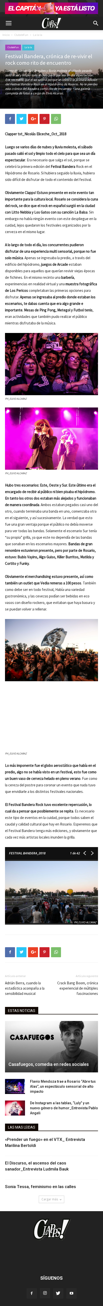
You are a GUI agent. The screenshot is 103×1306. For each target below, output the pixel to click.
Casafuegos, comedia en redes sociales (48, 1064)
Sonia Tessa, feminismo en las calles (40, 1186)
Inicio (6, 35)
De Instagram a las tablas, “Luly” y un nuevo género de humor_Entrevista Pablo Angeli (64, 1108)
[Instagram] (45, 1293)
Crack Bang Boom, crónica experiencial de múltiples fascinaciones (77, 988)
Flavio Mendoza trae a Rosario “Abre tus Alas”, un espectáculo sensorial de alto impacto (63, 1086)
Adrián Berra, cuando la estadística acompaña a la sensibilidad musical (24, 988)
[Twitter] (58, 1293)
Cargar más (50, 1199)
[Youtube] (71, 1293)
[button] (96, 23)
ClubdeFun (21, 35)
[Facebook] (32, 1293)
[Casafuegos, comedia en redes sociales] (51, 1047)
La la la (37, 35)
